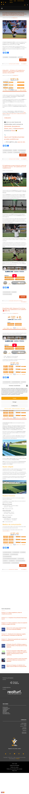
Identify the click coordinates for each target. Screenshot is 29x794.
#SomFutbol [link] (21, 137)
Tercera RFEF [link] (17, 152)
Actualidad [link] (11, 300)
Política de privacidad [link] (16, 408)
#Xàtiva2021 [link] (7, 118)
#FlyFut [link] (13, 130)
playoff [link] (20, 57)
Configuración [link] (14, 405)
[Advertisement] (14, 591)
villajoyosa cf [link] (16, 562)
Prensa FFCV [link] (15, 75)
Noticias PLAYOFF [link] (12, 63)
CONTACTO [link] (24, 730)
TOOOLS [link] (17, 758)
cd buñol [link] (6, 57)
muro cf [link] (5, 560)
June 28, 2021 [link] (21, 142)
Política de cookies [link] (7, 408)
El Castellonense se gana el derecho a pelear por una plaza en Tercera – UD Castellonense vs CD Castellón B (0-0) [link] (14, 167)
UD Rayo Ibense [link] (7, 562)
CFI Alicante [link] (21, 558)
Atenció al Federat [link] (20, 0)
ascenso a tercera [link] (8, 150)
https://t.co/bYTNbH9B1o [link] (11, 137)
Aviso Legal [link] (22, 408)
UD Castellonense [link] (7, 294)
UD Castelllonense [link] (21, 560)
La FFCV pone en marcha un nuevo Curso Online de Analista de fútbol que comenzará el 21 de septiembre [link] (17, 660)
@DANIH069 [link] (7, 126)
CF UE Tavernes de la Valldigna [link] (10, 558)
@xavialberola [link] (16, 126)
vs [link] (18, 113)
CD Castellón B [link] (13, 57)
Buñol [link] (15, 150)
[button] (27, 385)
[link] (2, 2)
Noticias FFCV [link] (16, 300)
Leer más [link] (23, 59)
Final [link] (5, 152)
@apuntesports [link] (19, 128)
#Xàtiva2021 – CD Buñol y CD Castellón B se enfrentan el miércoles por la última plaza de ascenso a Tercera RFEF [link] (13, 71)
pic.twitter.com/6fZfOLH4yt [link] (11, 139)
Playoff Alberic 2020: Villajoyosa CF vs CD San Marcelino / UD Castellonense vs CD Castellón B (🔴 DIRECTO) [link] (14, 309)
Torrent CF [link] (12, 560)
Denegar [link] (14, 402)
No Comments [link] (24, 63)
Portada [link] (17, 63)
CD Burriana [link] (6, 554)
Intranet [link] (11, 0)
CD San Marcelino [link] (7, 556)
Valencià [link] (11, 2)
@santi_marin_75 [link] (9, 128)
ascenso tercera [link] (7, 552)
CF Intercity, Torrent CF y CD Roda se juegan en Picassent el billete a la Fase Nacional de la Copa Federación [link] (17, 646)
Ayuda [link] (15, 0)
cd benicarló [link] (16, 552)
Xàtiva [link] (24, 152)
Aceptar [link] (14, 398)
